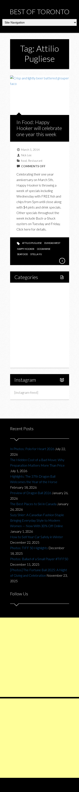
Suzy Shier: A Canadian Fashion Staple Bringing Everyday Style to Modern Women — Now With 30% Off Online (37, 520)
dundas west (52, 243)
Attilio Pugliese (32, 243)
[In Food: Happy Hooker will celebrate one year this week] (62, 261)
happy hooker (25, 248)
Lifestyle (25, 296)
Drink (27, 325)
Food (23, 311)
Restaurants (32, 318)
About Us (25, 361)
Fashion (24, 332)
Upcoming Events (31, 347)
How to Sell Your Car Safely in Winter (36, 537)
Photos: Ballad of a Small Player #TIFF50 (39, 559)
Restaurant (35, 160)
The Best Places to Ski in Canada (33, 504)
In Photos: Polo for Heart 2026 (32, 449)
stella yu (36, 254)
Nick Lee (26, 155)
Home (23, 289)
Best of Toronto (40, 11)
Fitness (28, 303)
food (24, 160)
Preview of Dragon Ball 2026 (30, 493)
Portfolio (25, 354)
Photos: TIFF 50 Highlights (29, 548)
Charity (24, 339)
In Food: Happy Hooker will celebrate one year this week (39, 128)
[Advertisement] (39, 657)
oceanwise (43, 248)
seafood (22, 254)
